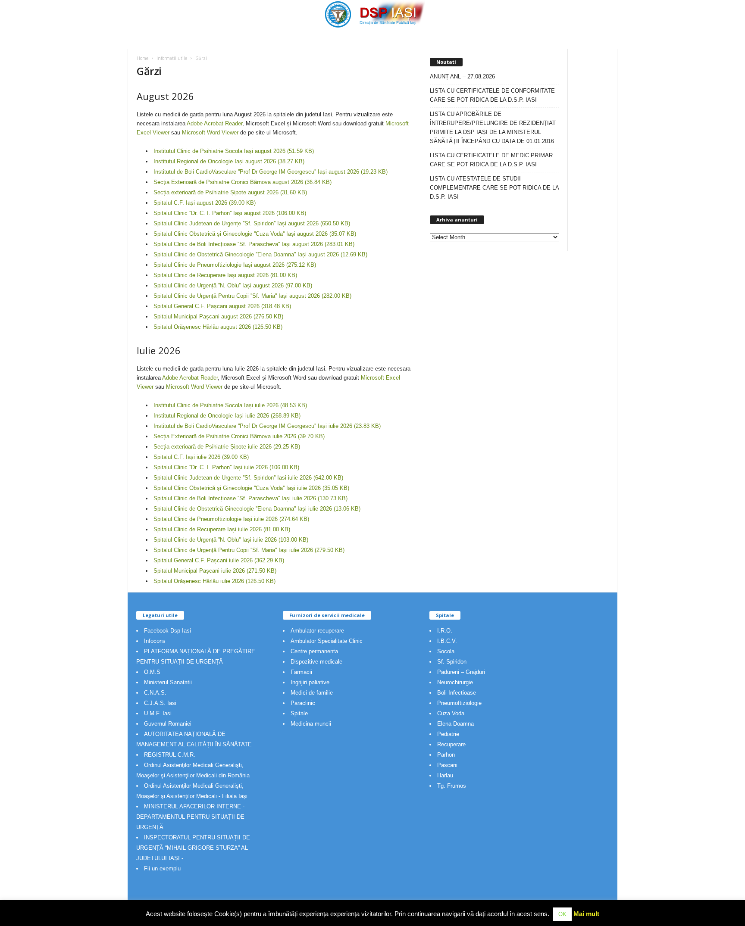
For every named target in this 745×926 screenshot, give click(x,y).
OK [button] (562, 914)
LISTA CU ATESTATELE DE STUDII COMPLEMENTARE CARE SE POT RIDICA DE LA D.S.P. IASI (494, 187)
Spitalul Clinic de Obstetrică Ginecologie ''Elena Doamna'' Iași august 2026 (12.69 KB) (260, 254)
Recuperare (451, 744)
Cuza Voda (450, 713)
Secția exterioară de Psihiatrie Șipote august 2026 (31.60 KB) (230, 192)
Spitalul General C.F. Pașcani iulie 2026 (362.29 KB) (218, 560)
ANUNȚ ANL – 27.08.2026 (462, 76)
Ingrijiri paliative (310, 682)
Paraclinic (303, 703)
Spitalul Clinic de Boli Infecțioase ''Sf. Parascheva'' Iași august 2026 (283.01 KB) (253, 244)
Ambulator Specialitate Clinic (327, 641)
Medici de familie (312, 692)
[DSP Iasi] (372, 14)
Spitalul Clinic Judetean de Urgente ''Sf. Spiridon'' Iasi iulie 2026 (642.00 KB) (248, 477)
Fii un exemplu (162, 868)
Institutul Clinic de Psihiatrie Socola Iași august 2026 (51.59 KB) (233, 151)
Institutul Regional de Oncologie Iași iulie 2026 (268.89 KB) (227, 415)
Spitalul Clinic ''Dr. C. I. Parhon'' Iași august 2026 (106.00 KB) (229, 213)
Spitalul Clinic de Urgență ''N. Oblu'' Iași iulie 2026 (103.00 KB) (230, 539)
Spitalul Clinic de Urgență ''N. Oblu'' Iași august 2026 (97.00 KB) (232, 285)
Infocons (155, 641)
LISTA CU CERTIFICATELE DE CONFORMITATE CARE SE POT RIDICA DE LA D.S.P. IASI (492, 95)
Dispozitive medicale (316, 661)
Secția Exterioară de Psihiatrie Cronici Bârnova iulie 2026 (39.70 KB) (239, 436)
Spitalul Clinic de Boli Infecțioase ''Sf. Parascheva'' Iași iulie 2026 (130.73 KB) (250, 498)
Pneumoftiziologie (459, 703)
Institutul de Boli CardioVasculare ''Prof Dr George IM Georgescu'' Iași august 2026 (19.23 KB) (270, 171)
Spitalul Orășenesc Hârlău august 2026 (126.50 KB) (217, 327)
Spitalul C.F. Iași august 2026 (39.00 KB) (204, 203)
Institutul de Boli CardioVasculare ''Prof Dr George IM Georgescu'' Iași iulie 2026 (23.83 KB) (267, 426)
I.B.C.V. (447, 641)
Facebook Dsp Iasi (167, 630)
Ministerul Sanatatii (168, 682)
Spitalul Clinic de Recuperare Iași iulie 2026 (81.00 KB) (221, 529)
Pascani (447, 765)
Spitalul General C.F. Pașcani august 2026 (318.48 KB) (222, 306)
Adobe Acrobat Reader (214, 123)
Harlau (445, 775)
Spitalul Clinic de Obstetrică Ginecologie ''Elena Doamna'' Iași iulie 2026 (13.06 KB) (256, 508)
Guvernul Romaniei (167, 723)
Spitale (299, 713)
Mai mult (586, 913)
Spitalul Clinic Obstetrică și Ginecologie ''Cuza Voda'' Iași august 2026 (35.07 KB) (254, 234)
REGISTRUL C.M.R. (169, 754)
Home (142, 58)
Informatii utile (172, 58)
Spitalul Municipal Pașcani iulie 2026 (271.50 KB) (214, 570)
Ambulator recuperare (317, 630)
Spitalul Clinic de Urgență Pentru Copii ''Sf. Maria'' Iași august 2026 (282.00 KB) (252, 296)
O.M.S (152, 672)
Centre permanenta (314, 651)
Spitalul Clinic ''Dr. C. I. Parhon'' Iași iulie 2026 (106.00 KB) (226, 467)
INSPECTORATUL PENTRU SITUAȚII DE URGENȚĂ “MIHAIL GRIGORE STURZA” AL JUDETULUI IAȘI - (193, 847)
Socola (445, 651)
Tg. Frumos (451, 786)
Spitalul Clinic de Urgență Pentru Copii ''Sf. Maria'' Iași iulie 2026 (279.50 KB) (248, 550)
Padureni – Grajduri (461, 672)
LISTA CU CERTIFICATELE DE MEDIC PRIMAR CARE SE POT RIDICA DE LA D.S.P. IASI (491, 160)
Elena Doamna (455, 723)
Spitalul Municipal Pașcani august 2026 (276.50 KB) (218, 316)
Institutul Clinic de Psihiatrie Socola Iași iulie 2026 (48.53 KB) (230, 405)
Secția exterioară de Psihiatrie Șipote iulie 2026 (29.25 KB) (226, 446)
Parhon (446, 754)
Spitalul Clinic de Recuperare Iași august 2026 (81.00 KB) (225, 275)
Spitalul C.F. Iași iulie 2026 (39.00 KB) (201, 457)
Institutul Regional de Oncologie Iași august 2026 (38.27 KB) (228, 161)
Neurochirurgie (455, 682)
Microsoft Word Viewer (210, 132)
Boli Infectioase (456, 692)
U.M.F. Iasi (158, 713)
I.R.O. (444, 630)
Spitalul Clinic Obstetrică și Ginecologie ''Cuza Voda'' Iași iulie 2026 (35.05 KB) (251, 488)
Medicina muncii (311, 723)
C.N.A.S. (155, 692)
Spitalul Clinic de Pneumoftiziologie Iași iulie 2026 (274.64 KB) (231, 519)
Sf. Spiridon (451, 661)
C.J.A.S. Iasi (160, 703)
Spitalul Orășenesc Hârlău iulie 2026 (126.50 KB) (214, 581)
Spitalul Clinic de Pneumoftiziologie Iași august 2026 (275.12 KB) (234, 265)
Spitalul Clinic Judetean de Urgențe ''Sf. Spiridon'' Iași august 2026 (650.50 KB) (251, 223)
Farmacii (301, 672)
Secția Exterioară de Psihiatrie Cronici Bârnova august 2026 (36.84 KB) (242, 182)
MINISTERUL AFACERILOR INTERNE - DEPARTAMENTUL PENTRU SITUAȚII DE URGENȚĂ (190, 816)
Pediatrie (448, 734)
